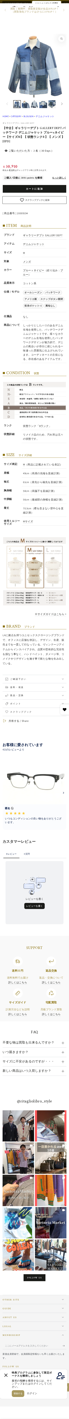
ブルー (27, 270)
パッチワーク (52, 292)
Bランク (44, 426)
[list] (34, 986)
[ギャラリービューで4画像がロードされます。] (43, 104)
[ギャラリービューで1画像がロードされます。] (17, 104)
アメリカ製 (30, 299)
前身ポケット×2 (33, 305)
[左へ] (5, 10)
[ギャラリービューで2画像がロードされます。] (26, 104)
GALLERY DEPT (54, 235)
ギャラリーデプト (34, 235)
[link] (18, 1126)
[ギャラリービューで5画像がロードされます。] (52, 104)
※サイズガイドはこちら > (50, 614)
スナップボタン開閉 (51, 299)
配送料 (12, 170)
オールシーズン (33, 292)
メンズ (27, 261)
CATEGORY (16, 116)
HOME (6, 116)
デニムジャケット (44, 116)
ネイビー (39, 270)
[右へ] (63, 10)
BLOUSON (28, 116)
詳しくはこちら (17, 982)
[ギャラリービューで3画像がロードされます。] (34, 104)
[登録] (64, 1346)
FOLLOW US (34, 1277)
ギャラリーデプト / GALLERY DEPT (18, 123)
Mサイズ (28, 521)
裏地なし (50, 305)
